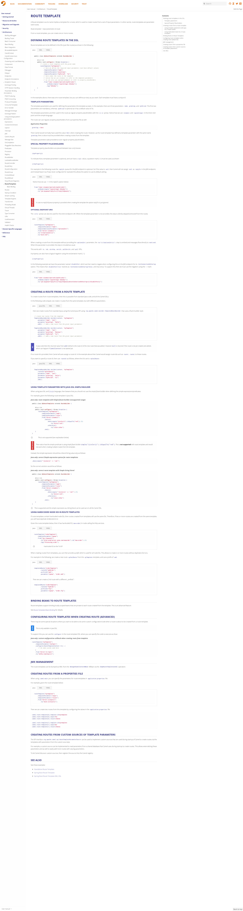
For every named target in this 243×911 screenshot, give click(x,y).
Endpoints (8, 76)
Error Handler (9, 108)
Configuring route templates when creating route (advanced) (173, 39)
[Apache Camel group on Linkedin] (240, 4)
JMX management (168, 42)
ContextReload (9, 175)
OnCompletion (9, 142)
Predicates (8, 148)
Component (8, 64)
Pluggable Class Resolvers (13, 145)
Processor (8, 151)
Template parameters (170, 21)
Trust (84, 4)
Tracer (7, 210)
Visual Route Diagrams (12, 181)
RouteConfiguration (11, 169)
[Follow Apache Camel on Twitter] (237, 4)
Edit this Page (238, 9)
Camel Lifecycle (9, 137)
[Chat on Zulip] (233, 4)
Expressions (8, 122)
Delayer (7, 73)
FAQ (4, 236)
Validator (8, 222)
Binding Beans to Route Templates (173, 36)
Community (40, 4)
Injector (7, 128)
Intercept (8, 131)
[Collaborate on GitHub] (230, 4)
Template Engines (10, 199)
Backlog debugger (10, 35)
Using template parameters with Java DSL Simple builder (175, 28)
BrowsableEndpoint (11, 50)
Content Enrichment (11, 125)
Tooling (51, 4)
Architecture (7, 32)
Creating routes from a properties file (174, 44)
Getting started (8, 17)
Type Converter (10, 213)
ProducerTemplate (11, 102)
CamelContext (9, 53)
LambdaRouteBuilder (11, 160)
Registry (7, 154)
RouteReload (9, 178)
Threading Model (10, 205)
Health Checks (9, 225)
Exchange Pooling (10, 85)
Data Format (9, 67)
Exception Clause (10, 82)
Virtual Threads (10, 208)
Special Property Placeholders (173, 23)
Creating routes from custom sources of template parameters (174, 47)
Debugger (8, 70)
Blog (12, 4)
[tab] (34, 50)
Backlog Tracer (9, 38)
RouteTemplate (10, 184)
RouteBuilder (9, 157)
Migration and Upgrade (11, 24)
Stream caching (10, 196)
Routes (7, 190)
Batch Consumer (10, 41)
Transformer (9, 202)
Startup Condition (10, 193)
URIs (6, 216)
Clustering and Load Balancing (14, 61)
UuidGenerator (10, 219)
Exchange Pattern (10, 114)
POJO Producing (10, 96)
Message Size (9, 139)
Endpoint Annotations (12, 79)
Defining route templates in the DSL (174, 18)
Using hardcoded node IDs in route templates (174, 32)
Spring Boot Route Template (44, 773)
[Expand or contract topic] (2, 17)
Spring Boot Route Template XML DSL (47, 776)
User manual (5, 13)
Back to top (237, 909)
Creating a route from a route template (174, 25)
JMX (6, 134)
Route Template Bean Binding (44, 610)
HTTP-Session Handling (12, 88)
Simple (51, 391)
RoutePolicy (8, 166)
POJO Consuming (10, 99)
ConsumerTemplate (11, 105)
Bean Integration (10, 47)
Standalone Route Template (44, 769)
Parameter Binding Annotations (10, 92)
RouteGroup (9, 172)
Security (74, 4)
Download (63, 4)
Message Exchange (11, 111)
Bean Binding (9, 44)
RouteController (10, 163)
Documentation (25, 4)
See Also (165, 51)
